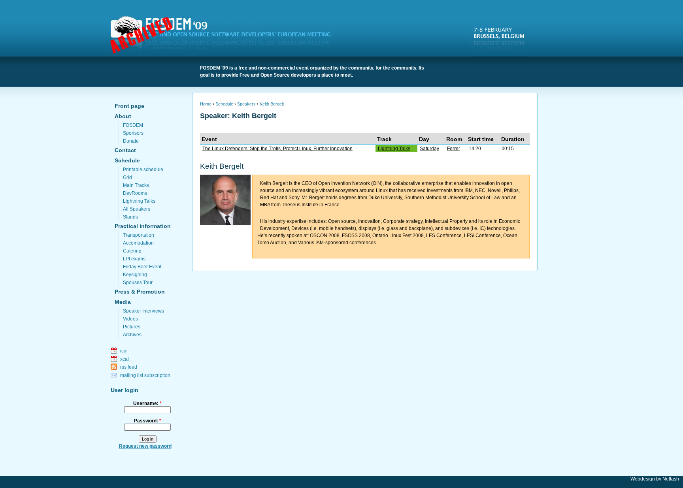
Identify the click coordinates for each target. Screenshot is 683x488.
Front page (129, 106)
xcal (124, 359)
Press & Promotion (140, 291)
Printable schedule (143, 169)
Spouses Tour (138, 282)
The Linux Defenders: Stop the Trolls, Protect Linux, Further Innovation (277, 148)
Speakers (246, 104)
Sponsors (133, 133)
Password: (147, 421)
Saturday (429, 148)
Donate (131, 141)
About (123, 116)
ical (124, 351)
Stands (130, 217)
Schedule (127, 160)
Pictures (131, 327)
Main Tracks (136, 185)
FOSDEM (225, 36)
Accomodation (138, 243)
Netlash (670, 479)
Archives (132, 334)
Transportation (138, 235)
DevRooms (135, 193)
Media (123, 302)
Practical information (143, 226)
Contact (125, 150)
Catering (132, 251)
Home (205, 104)
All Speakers (136, 209)
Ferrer (453, 148)
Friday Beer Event (142, 266)
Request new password (145, 446)
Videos (130, 319)
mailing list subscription (145, 375)
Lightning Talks (139, 201)
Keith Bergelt (272, 104)
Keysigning (135, 274)
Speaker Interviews (143, 311)
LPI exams (134, 259)
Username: (147, 403)
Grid (127, 177)
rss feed (128, 367)
